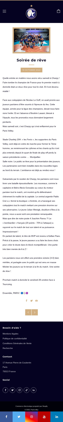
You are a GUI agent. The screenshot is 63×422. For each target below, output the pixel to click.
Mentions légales (10, 334)
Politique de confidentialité (15, 338)
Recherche (8, 348)
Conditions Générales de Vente (17, 343)
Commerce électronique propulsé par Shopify (32, 406)
